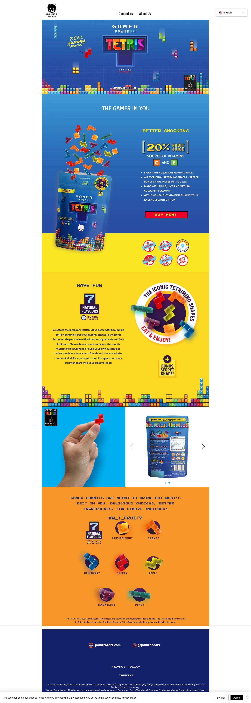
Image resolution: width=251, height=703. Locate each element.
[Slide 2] (165, 482)
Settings (221, 697)
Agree (236, 697)
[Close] (247, 697)
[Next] (203, 447)
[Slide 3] (169, 482)
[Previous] (131, 447)
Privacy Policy (129, 697)
